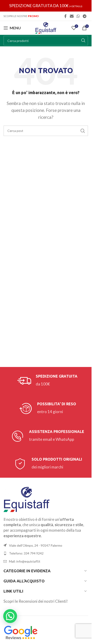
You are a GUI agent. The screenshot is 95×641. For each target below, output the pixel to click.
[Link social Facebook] (65, 16)
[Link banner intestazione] (46, 6)
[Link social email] (71, 16)
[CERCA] (83, 40)
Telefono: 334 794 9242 (26, 553)
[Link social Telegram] (84, 16)
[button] (10, 616)
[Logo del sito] (45, 27)
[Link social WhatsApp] (78, 16)
